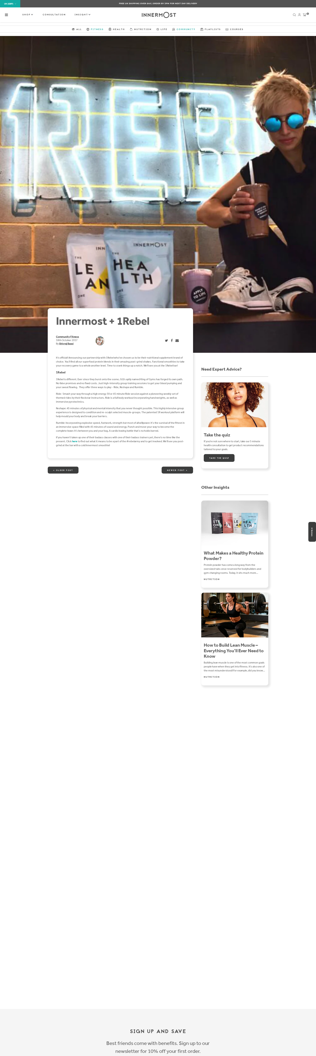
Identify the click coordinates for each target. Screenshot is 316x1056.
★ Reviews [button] (312, 531)
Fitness (74, 336)
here (74, 441)
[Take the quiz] (234, 404)
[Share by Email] (177, 340)
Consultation (54, 14)
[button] (6, 15)
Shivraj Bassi (66, 343)
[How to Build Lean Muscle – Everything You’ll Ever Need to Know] (234, 615)
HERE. (175, 3)
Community (63, 336)
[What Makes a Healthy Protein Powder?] (234, 523)
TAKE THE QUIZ (219, 458)
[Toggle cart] (304, 15)
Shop (27, 14)
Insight (82, 14)
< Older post (63, 470)
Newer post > (177, 470)
